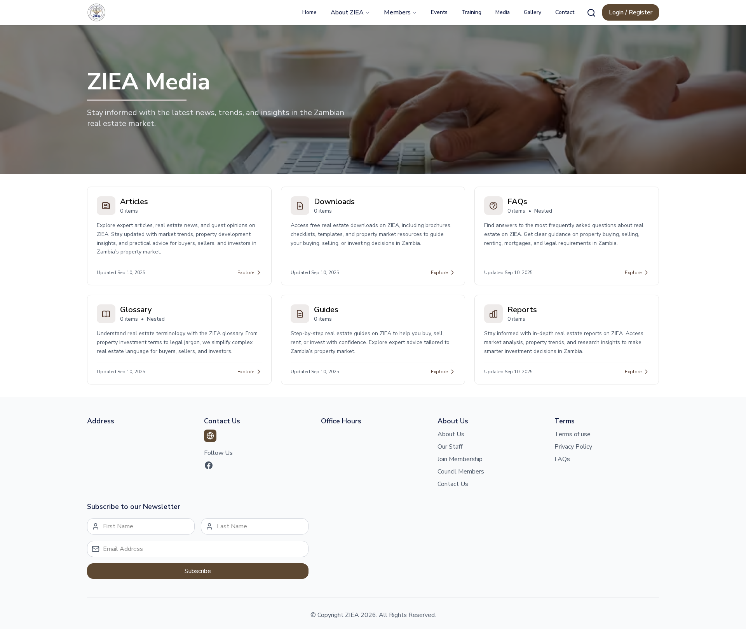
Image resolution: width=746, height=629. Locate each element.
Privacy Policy (573, 446)
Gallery (532, 12)
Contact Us (452, 484)
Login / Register (630, 12)
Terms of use (572, 434)
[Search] (591, 12)
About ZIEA (347, 12)
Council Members (460, 471)
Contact (564, 12)
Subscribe (198, 571)
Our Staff (449, 446)
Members (397, 12)
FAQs (562, 459)
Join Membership (460, 459)
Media (502, 12)
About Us (450, 434)
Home (309, 12)
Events (439, 12)
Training (471, 12)
